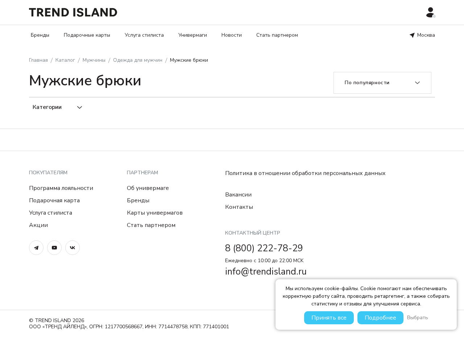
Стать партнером (277, 35)
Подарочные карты (87, 35)
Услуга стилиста (144, 35)
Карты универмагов (155, 213)
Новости (231, 35)
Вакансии (238, 195)
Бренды (40, 35)
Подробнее (380, 318)
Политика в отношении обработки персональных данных (305, 173)
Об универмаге (148, 188)
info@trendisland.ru (266, 271)
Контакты (239, 207)
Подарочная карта (54, 200)
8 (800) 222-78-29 (264, 248)
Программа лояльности (61, 188)
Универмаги (192, 35)
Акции (38, 225)
